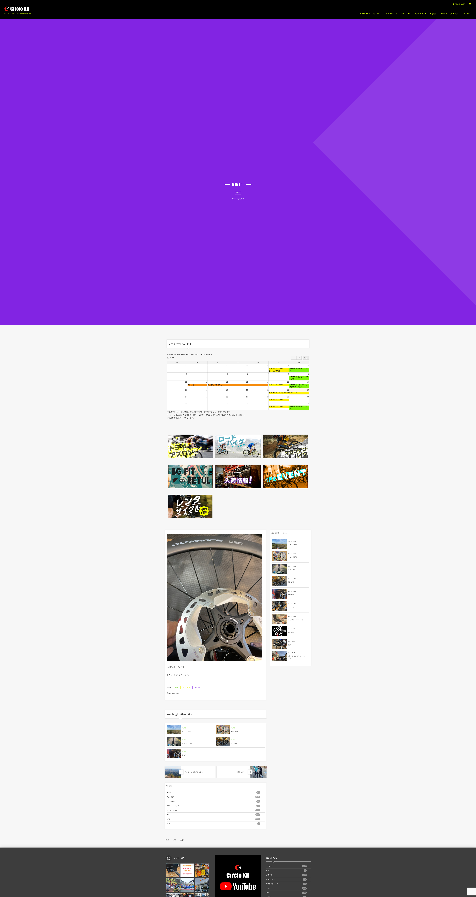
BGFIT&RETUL (421, 14)
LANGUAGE (466, 14)
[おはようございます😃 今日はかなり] (202, 870)
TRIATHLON (365, 14)
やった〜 (185, 755)
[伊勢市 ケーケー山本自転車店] (16, 9)
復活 (289, 645)
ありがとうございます (295, 620)
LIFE (237, 193)
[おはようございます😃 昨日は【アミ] (173, 885)
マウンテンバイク (213, 806)
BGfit (213, 823)
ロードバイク (186, 687)
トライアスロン (213, 810)
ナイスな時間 (186, 731)
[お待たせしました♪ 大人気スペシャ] (173, 870)
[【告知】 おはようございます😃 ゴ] (187, 885)
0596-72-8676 (460, 4)
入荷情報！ (434, 14)
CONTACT (454, 14)
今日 (305, 358)
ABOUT (444, 14)
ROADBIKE (377, 14)
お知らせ (291, 632)
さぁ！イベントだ (188, 743)
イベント (213, 815)
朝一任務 (234, 743)
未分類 (213, 792)
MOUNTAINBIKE (391, 14)
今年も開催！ (235, 731)
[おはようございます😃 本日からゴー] (202, 885)
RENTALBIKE (406, 14)
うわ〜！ (291, 607)
